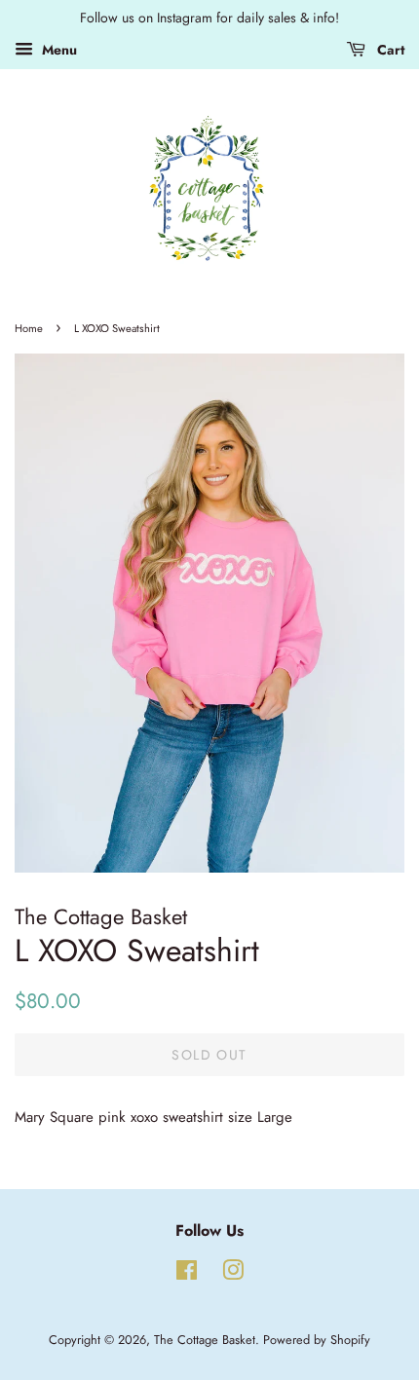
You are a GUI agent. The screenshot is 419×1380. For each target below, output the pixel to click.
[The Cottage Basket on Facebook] (186, 1274)
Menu (57, 49)
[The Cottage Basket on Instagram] (233, 1274)
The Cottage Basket (204, 1339)
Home (29, 328)
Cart (388, 49)
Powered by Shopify (316, 1339)
